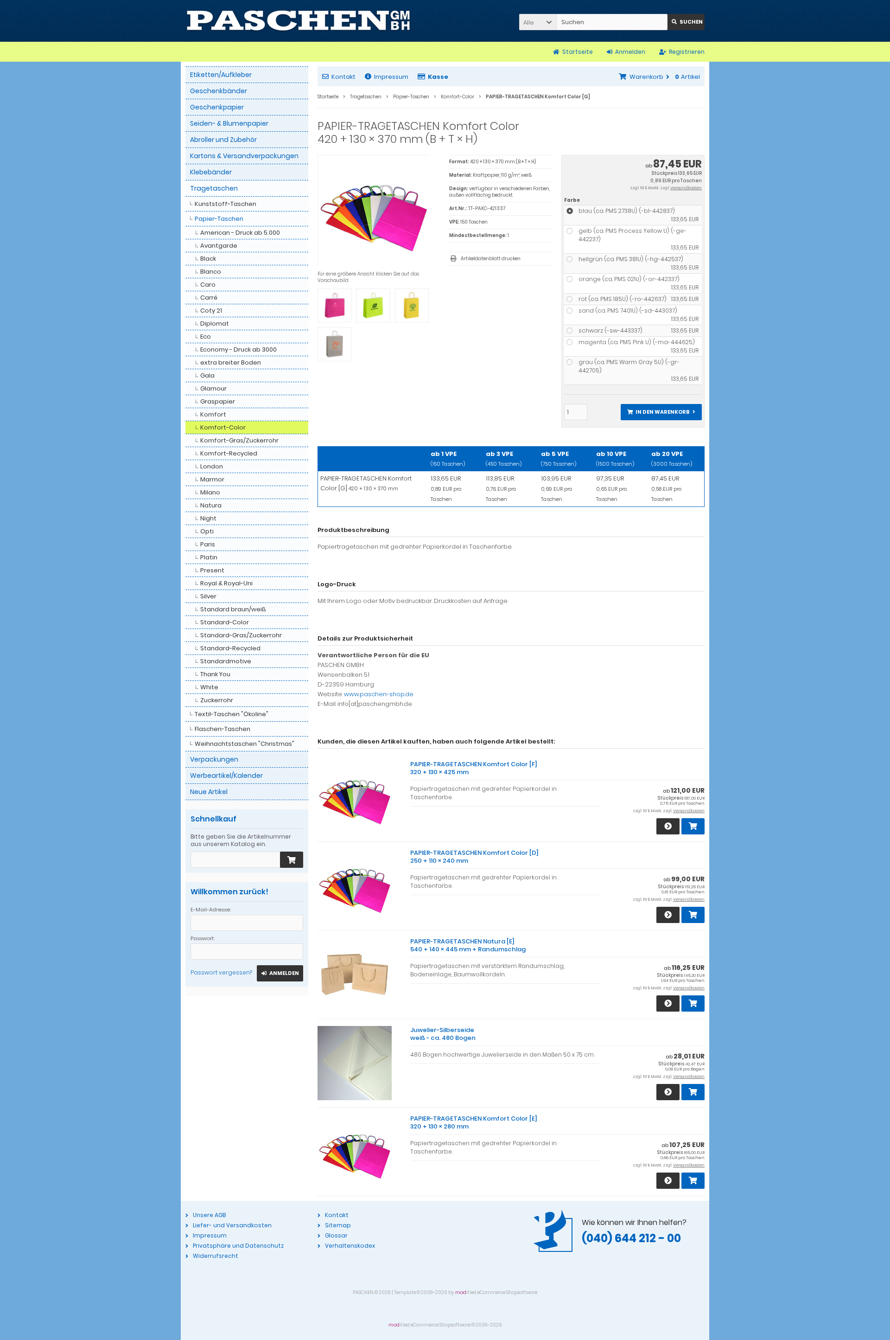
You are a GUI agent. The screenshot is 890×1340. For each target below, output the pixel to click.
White (209, 687)
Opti (207, 531)
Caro (208, 284)
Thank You (215, 674)
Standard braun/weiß (233, 609)
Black (208, 258)
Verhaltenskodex (350, 1246)
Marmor (212, 479)
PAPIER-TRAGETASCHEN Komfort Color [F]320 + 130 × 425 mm (473, 768)
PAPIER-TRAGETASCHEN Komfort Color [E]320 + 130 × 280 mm (473, 1122)
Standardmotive (225, 661)
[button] (537, 22)
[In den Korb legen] (291, 859)
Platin (208, 557)
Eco (205, 336)
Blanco (210, 271)
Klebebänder (211, 172)
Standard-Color (224, 622)
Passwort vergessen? (221, 972)
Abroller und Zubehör (223, 139)
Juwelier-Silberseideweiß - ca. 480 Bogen (443, 1034)
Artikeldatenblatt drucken (491, 258)
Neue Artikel (209, 791)
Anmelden (280, 973)
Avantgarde (218, 245)
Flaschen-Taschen (222, 728)
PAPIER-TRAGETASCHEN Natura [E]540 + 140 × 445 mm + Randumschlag (468, 945)
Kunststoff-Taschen (225, 203)
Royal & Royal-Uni (226, 583)
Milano (210, 492)
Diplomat (214, 323)
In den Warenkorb (661, 412)
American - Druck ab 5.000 (240, 232)
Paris (207, 544)
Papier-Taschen (219, 218)
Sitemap (338, 1225)
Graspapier (217, 401)
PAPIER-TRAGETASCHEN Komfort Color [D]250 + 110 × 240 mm (474, 856)
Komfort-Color (223, 427)
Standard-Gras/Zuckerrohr (241, 635)
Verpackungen (214, 759)
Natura (211, 505)
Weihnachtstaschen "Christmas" (244, 743)
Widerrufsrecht (215, 1256)
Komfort (213, 414)
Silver (208, 596)
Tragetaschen (214, 188)
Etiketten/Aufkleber (221, 74)
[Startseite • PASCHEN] (298, 20)
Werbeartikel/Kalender (226, 775)
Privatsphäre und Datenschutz (238, 1246)
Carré (208, 297)
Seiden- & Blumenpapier (229, 123)
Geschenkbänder (218, 91)
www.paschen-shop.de (378, 694)
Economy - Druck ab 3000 (238, 349)
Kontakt (343, 76)
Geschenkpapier (217, 107)
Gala (207, 375)
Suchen (686, 22)
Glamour (213, 388)
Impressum (391, 76)
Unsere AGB (209, 1215)
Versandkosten (686, 188)
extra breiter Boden (230, 362)
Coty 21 (211, 310)
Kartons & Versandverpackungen (244, 155)
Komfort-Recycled (228, 453)
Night (208, 518)
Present (212, 570)
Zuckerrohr (216, 700)
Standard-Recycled (230, 648)
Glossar (336, 1235)
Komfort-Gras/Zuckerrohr (239, 440)
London (211, 466)
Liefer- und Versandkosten (232, 1225)
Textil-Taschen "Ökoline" (231, 714)
